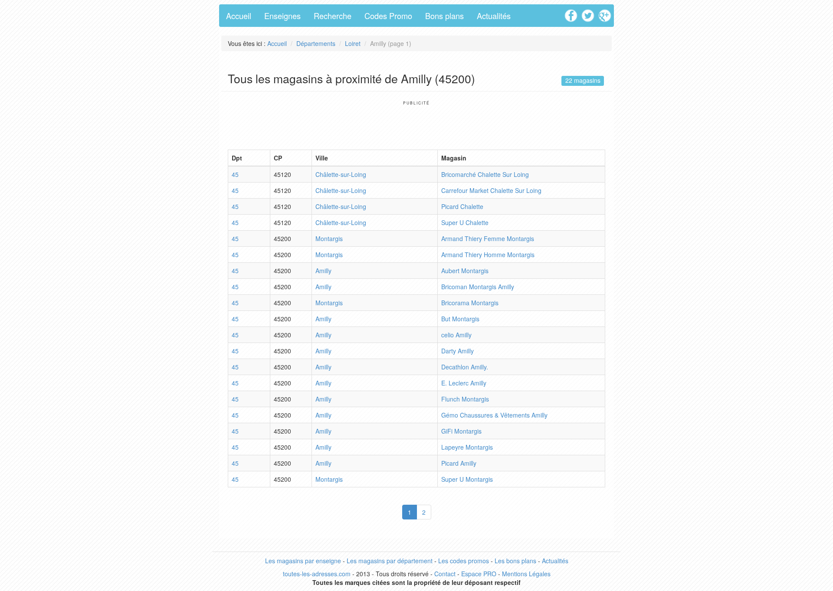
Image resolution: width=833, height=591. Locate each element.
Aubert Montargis (465, 270)
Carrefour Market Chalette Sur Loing (491, 190)
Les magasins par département (390, 560)
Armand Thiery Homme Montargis (488, 254)
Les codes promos (463, 560)
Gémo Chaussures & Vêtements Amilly (494, 415)
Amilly (323, 270)
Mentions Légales (526, 573)
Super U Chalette (465, 222)
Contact (445, 573)
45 (235, 174)
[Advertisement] (416, 124)
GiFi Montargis (461, 431)
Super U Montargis (467, 479)
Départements (315, 43)
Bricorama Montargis (469, 302)
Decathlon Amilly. (464, 366)
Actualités (494, 15)
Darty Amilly (457, 350)
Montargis (329, 238)
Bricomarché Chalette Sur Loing (485, 174)
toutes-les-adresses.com (317, 573)
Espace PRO (478, 573)
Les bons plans (515, 560)
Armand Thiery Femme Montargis (487, 238)
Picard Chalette (462, 206)
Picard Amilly (458, 463)
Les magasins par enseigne (303, 560)
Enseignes (282, 15)
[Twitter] (589, 12)
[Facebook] (572, 12)
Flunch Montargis (465, 399)
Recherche (332, 15)
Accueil (238, 15)
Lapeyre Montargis (467, 447)
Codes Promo (388, 15)
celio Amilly (456, 334)
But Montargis (460, 318)
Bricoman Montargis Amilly (477, 286)
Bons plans (444, 15)
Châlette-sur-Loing (340, 174)
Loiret (353, 43)
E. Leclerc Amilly (463, 383)
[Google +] (605, 12)
